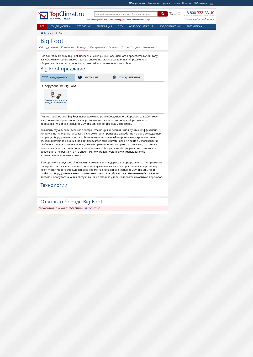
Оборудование (48, 47)
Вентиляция (104, 26)
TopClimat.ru (61, 15)
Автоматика (194, 26)
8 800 (200, 13)
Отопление (84, 26)
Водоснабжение (170, 26)
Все (42, 26)
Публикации (200, 3)
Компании (67, 47)
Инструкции (97, 47)
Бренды (82, 47)
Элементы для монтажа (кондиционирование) (56, 101)
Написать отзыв (92, 208)
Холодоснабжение (141, 26)
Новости (186, 3)
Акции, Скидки (131, 47)
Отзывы (113, 47)
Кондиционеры (60, 26)
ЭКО (120, 26)
